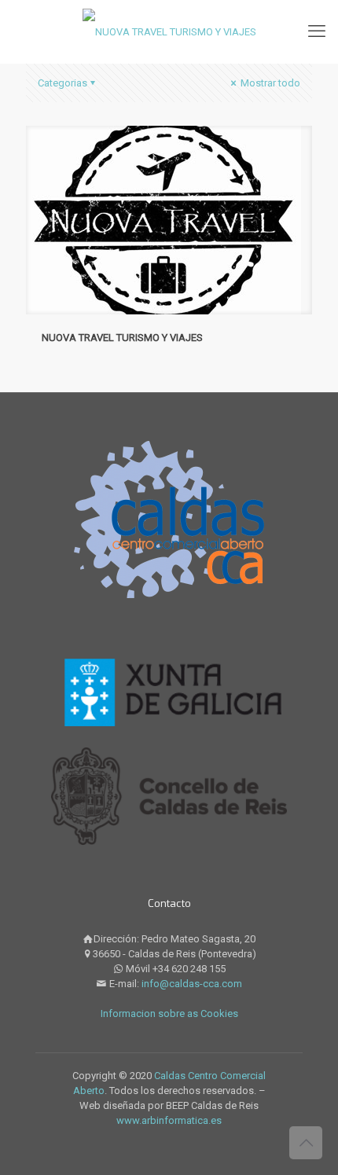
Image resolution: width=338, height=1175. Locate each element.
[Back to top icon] (305, 1142)
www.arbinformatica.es (169, 1120)
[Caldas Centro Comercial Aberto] (169, 31)
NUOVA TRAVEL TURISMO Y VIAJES (122, 337)
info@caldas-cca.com (191, 984)
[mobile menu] (316, 31)
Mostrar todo (269, 83)
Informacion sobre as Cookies (169, 1013)
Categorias (62, 83)
